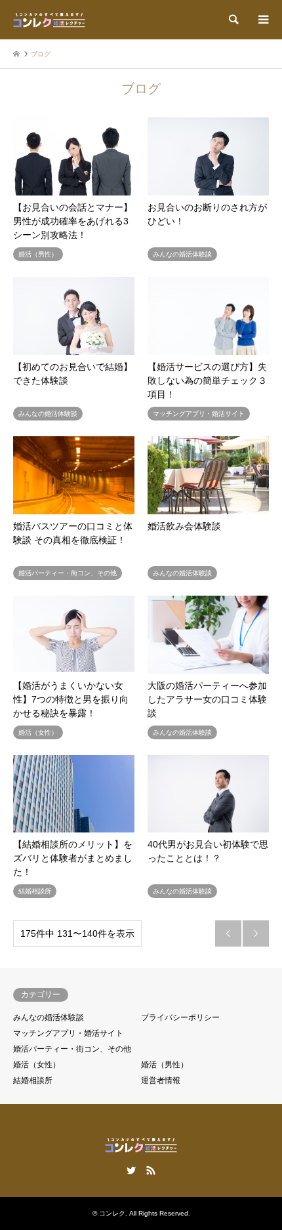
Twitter (131, 1170)
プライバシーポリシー (180, 1017)
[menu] (262, 19)
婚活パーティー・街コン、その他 (72, 1049)
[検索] (232, 19)
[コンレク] (49, 19)
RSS (150, 1170)
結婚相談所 (32, 1080)
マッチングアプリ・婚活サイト (68, 1033)
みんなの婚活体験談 (48, 1017)
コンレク (112, 1213)
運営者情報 (160, 1080)
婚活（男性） (164, 1064)
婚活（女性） (36, 1064)
